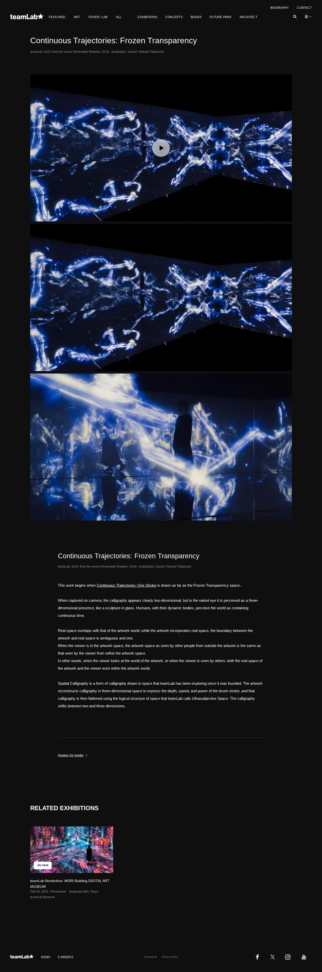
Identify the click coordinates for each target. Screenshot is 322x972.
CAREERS (65, 957)
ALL (119, 17)
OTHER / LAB (98, 17)
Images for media (70, 755)
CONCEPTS (174, 17)
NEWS (45, 957)
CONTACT (304, 8)
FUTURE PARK (220, 17)
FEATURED (57, 17)
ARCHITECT (248, 17)
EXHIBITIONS (147, 17)
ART (77, 17)
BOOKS (196, 17)
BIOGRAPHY (279, 8)
